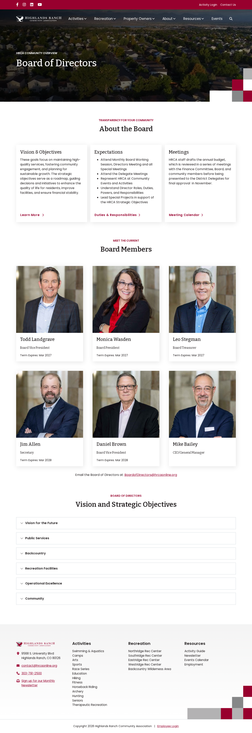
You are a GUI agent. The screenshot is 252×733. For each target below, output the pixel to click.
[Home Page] (35, 644)
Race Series (80, 669)
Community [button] (34, 598)
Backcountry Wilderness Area (149, 669)
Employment (193, 664)
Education (79, 673)
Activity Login (208, 5)
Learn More (32, 215)
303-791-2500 (31, 673)
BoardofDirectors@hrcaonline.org (150, 475)
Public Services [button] (37, 538)
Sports (77, 664)
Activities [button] (75, 18)
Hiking (76, 678)
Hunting (77, 696)
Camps (77, 656)
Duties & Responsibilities (115, 215)
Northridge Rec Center (144, 651)
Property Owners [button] (138, 18)
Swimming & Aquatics (88, 651)
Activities (81, 643)
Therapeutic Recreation (89, 705)
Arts (75, 660)
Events (217, 18)
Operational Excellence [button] (43, 583)
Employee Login (168, 726)
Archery (77, 691)
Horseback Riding (84, 687)
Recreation (139, 643)
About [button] (167, 18)
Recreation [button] (103, 18)
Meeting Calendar (184, 215)
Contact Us (228, 5)
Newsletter (192, 656)
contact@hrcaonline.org (39, 666)
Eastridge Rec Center (144, 660)
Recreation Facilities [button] (41, 568)
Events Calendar (196, 660)
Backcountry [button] (35, 553)
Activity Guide (194, 651)
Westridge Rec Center (144, 664)
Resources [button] (192, 18)
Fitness (77, 682)
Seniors (77, 700)
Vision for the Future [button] (41, 523)
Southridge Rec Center (145, 656)
